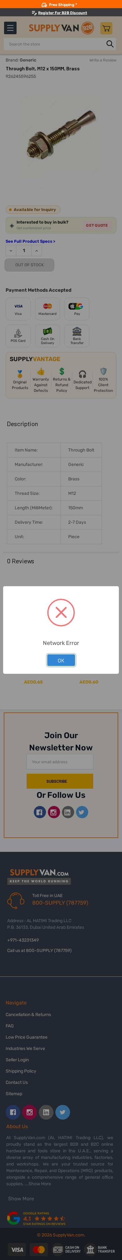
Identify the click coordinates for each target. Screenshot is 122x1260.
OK (61, 660)
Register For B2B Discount (62, 13)
